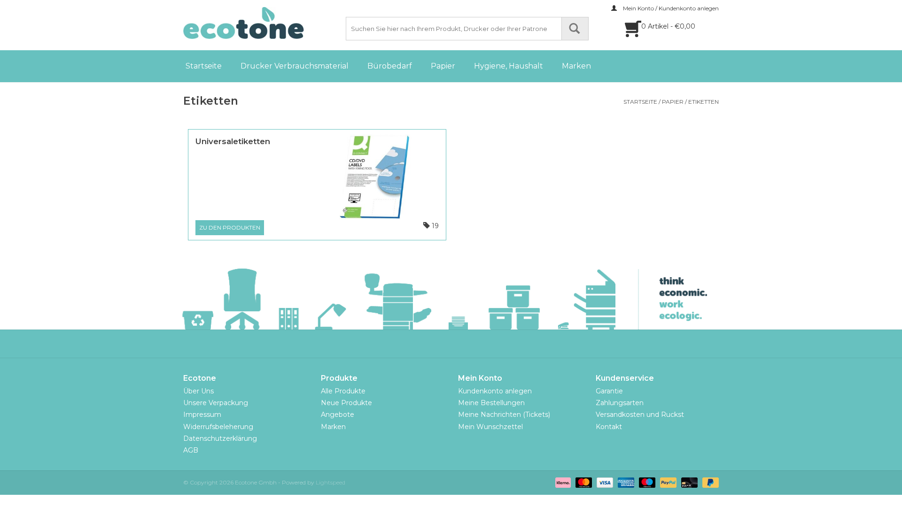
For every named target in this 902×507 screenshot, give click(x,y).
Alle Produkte (343, 391)
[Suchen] (575, 28)
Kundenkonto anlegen (495, 391)
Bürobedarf (389, 65)
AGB (190, 450)
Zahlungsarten (620, 403)
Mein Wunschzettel (490, 426)
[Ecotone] (263, 23)
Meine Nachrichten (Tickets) (504, 414)
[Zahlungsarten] (562, 481)
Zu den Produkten (229, 227)
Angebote (337, 414)
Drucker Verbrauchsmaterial (295, 65)
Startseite (204, 65)
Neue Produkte (346, 403)
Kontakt (609, 426)
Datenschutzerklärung (220, 438)
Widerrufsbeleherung (218, 426)
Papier (443, 65)
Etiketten (703, 101)
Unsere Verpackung (215, 403)
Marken (576, 65)
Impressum (202, 414)
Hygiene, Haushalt (508, 65)
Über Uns (198, 391)
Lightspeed (330, 482)
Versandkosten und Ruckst (640, 414)
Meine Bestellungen (491, 403)
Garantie (609, 391)
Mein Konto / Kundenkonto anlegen (670, 8)
